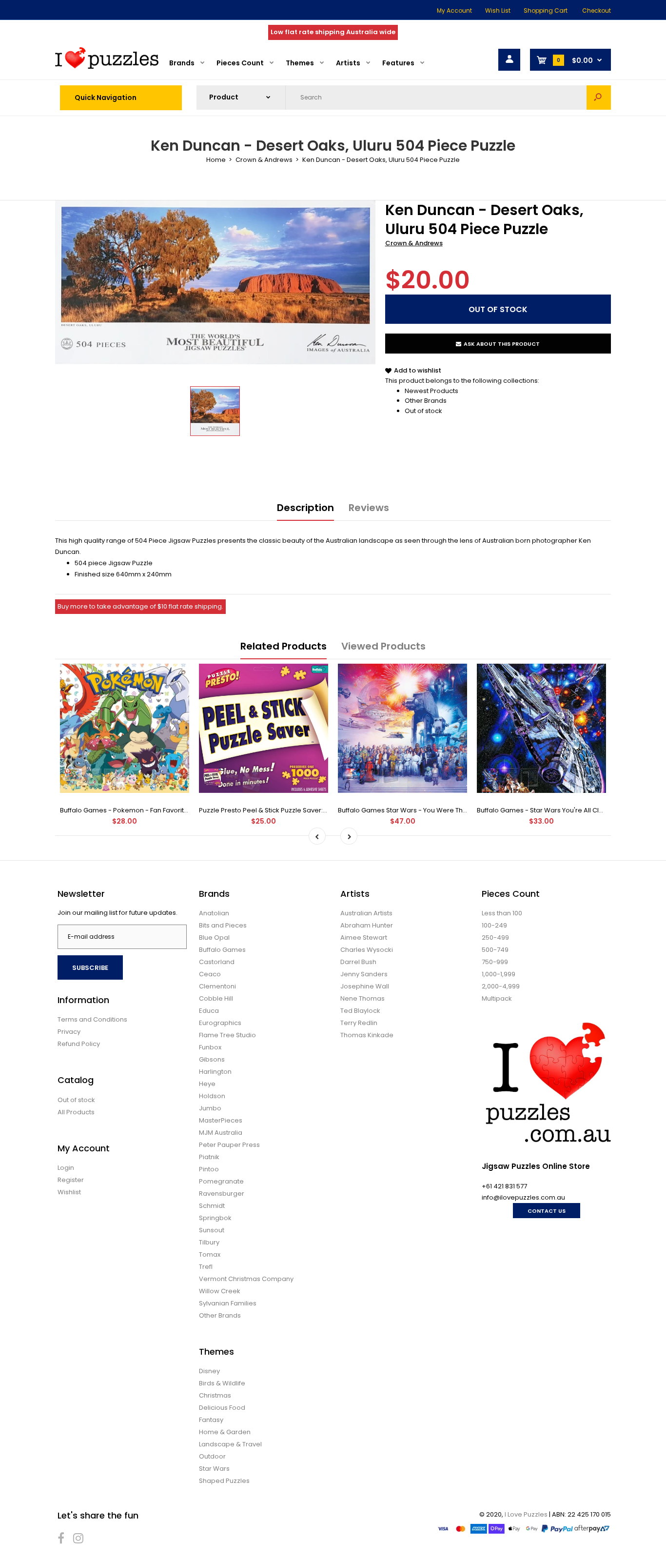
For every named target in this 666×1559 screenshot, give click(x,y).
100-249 (494, 925)
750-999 (495, 962)
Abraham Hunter (366, 925)
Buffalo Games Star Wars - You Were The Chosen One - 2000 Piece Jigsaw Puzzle (467, 810)
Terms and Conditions (92, 1019)
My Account (454, 10)
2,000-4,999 (501, 986)
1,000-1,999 (498, 974)
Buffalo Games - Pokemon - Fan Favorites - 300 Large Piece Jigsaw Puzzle (177, 810)
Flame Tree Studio (227, 1035)
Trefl (206, 1266)
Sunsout (211, 1230)
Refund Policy (79, 1043)
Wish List (497, 10)
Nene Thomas (362, 998)
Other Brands (426, 400)
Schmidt (212, 1205)
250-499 (495, 937)
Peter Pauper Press (229, 1144)
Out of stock (423, 410)
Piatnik (209, 1157)
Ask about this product (502, 344)
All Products (76, 1112)
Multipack (497, 998)
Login (66, 1167)
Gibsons (212, 1059)
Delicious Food (222, 1407)
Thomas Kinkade (366, 1035)
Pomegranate (221, 1181)
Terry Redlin (358, 1022)
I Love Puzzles (526, 1514)
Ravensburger (221, 1193)
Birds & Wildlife (222, 1383)
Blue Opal (214, 937)
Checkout (596, 10)
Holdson (212, 1096)
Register (71, 1179)
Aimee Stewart (363, 937)
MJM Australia (220, 1132)
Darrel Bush (358, 962)
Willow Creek (219, 1291)
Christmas (215, 1395)
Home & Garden (225, 1432)
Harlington (215, 1071)
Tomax (209, 1254)
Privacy (69, 1031)
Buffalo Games (222, 949)
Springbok (215, 1218)
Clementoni (217, 986)
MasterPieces (220, 1120)
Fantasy (211, 1419)
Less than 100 (502, 913)
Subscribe (90, 967)
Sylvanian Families (227, 1303)
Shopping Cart (546, 10)
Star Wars (214, 1468)
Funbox (210, 1047)
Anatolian (214, 913)
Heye (207, 1083)
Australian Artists (366, 913)
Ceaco (210, 974)
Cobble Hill (216, 998)
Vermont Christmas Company (246, 1278)
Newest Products (431, 390)
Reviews (369, 507)
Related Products (283, 646)
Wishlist (69, 1192)
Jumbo (210, 1108)
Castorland (217, 962)
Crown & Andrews (414, 243)
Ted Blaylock (360, 1010)
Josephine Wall (364, 986)
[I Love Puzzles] (106, 66)
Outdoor (212, 1456)
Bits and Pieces (223, 925)
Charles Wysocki (366, 949)
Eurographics (220, 1022)
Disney (209, 1371)
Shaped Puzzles (224, 1480)
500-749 (495, 949)
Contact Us (547, 1211)
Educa (209, 1010)
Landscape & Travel (230, 1444)
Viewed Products (383, 646)
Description (305, 507)
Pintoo (209, 1169)
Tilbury (209, 1242)
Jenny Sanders (364, 974)
